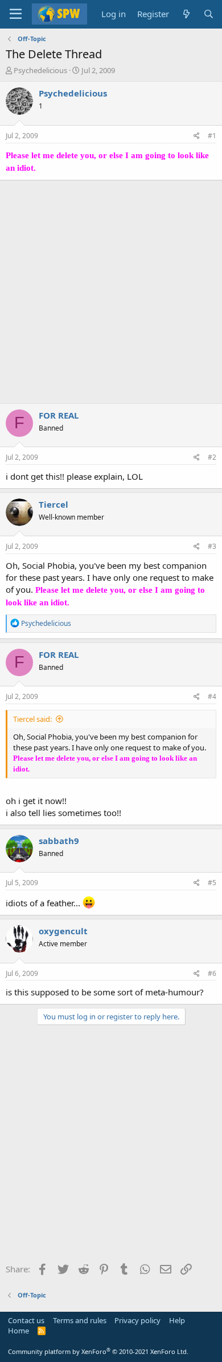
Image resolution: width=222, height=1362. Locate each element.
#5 (212, 882)
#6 (212, 973)
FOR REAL (59, 415)
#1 (212, 135)
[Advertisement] (111, 291)
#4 (212, 696)
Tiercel (53, 504)
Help (177, 1320)
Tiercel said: (32, 719)
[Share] (197, 136)
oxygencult (63, 931)
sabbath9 (59, 840)
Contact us (26, 1320)
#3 (212, 546)
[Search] (209, 14)
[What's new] (186, 14)
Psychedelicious (40, 70)
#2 (212, 457)
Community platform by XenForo (98, 1351)
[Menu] (15, 14)
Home (18, 1330)
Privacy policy (137, 1320)
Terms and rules (79, 1320)
